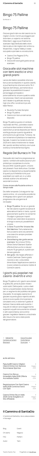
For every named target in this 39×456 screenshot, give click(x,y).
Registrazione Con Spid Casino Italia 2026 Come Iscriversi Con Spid (16, 386)
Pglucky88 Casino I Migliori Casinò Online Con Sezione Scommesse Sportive (14, 366)
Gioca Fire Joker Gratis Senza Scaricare (26, 340)
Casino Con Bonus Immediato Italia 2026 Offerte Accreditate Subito (15, 376)
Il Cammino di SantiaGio (13, 3)
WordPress (32, 452)
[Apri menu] (35, 3)
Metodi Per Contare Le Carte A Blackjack (9, 340)
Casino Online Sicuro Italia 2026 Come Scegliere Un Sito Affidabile (13, 397)
